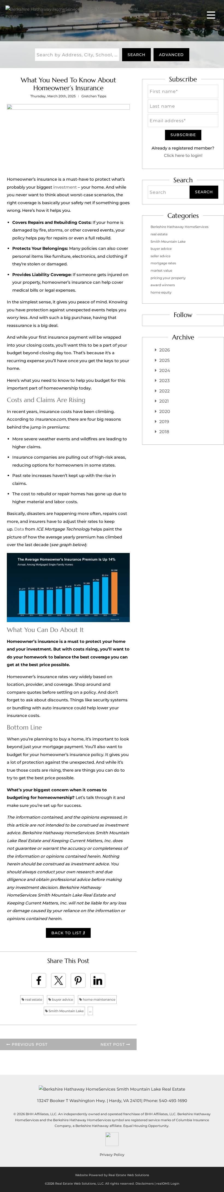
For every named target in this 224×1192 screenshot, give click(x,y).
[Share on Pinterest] (78, 980)
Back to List (67, 932)
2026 (164, 350)
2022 (164, 391)
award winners (163, 285)
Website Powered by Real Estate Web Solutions (112, 1175)
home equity (161, 292)
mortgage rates (163, 263)
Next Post (113, 1044)
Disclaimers (144, 1183)
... (90, 1011)
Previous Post (29, 1044)
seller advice (160, 256)
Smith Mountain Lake (66, 1011)
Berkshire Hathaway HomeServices (179, 227)
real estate (33, 999)
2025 (164, 360)
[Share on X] (58, 980)
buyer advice (62, 999)
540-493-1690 (173, 1100)
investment (65, 187)
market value (161, 270)
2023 (164, 380)
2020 (164, 411)
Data (19, 529)
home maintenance (98, 999)
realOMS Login (167, 1183)
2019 (164, 421)
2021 (164, 401)
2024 (164, 370)
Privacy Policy (112, 1154)
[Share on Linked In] (97, 980)
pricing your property (168, 278)
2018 (164, 431)
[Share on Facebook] (38, 980)
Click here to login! (183, 155)
